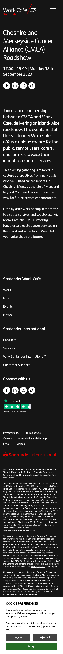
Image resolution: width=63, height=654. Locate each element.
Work (7, 289)
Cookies (20, 444)
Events (8, 306)
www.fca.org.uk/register (21, 508)
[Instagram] (23, 85)
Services (9, 347)
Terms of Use (33, 433)
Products (9, 339)
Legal (6, 444)
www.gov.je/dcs (38, 566)
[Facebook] (6, 85)
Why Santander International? (24, 356)
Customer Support (16, 364)
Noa (6, 297)
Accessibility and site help (32, 438)
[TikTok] (31, 85)
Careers (7, 438)
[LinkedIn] (15, 85)
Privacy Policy (11, 433)
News (7, 314)
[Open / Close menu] (53, 9)
